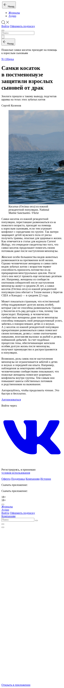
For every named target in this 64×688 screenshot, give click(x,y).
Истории (45, 478)
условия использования (15, 472)
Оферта (5, 478)
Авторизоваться (11, 399)
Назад (10, 6)
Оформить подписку (22, 26)
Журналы (14, 12)
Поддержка (18, 478)
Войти (5, 26)
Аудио (12, 15)
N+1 (4, 59)
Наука (10, 59)
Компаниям (33, 478)
